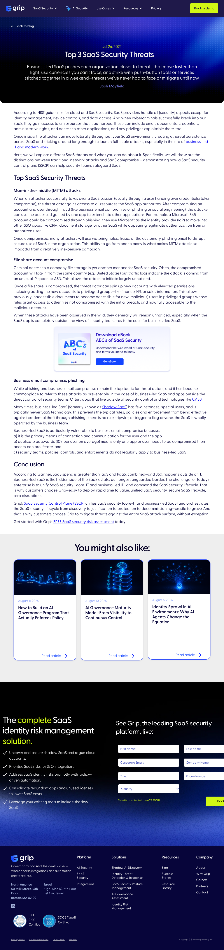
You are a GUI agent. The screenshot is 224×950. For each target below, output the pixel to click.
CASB (197, 399)
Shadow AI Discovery (127, 868)
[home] (15, 8)
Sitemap (73, 939)
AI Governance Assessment (122, 896)
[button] (45, 8)
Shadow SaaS (114, 407)
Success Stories (167, 876)
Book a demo (204, 8)
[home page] (22, 858)
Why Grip (203, 874)
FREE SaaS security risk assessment (83, 521)
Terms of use (59, 939)
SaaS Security (82, 876)
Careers (201, 880)
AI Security (84, 868)
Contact (202, 892)
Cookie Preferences (39, 939)
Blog (165, 868)
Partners (202, 886)
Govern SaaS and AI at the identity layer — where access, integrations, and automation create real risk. (41, 871)
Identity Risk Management (121, 906)
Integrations (85, 884)
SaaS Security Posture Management (127, 886)
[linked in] (13, 906)
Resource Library (168, 886)
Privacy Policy (17, 939)
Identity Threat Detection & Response (127, 876)
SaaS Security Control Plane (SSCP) (54, 503)
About (200, 868)
